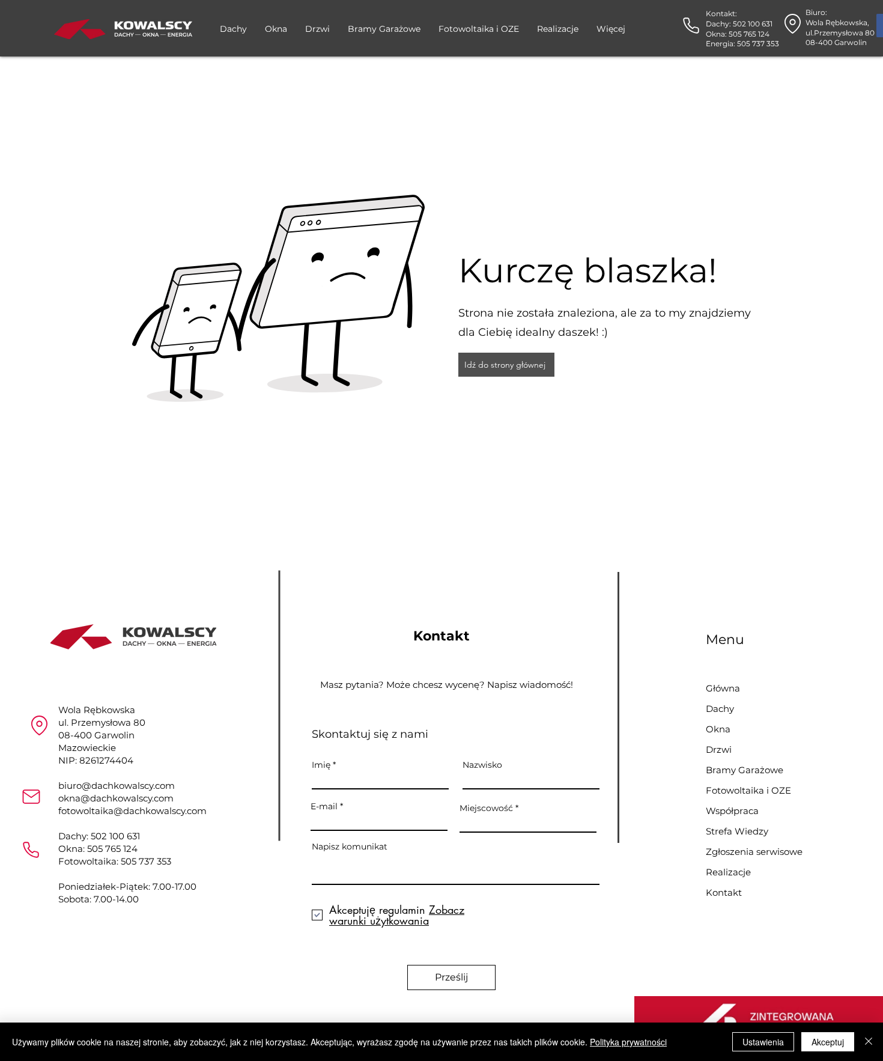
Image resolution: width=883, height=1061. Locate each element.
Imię (321, 765)
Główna (723, 688)
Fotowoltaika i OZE (748, 790)
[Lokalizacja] (39, 725)
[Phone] (691, 25)
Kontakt (724, 892)
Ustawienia (763, 1042)
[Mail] (31, 796)
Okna (718, 729)
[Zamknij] (868, 1041)
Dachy (720, 708)
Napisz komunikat (349, 846)
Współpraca (732, 810)
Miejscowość (486, 808)
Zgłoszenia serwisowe (748, 851)
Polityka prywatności (628, 1042)
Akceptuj (828, 1042)
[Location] (792, 24)
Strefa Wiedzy (737, 831)
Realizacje (728, 872)
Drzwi (719, 749)
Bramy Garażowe (744, 770)
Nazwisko (482, 765)
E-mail (324, 806)
